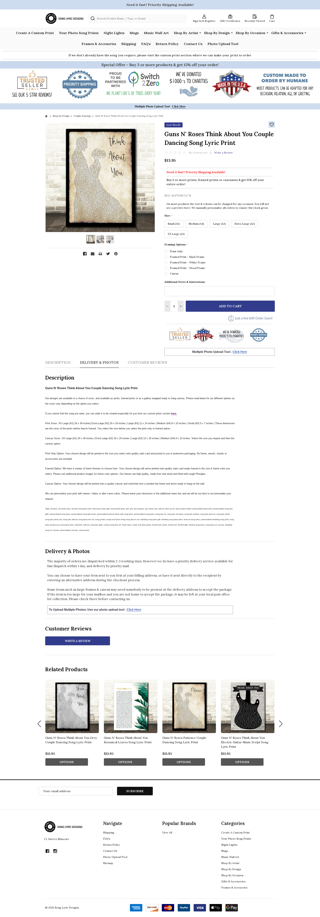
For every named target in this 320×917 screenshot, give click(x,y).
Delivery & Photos (99, 362)
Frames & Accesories (99, 44)
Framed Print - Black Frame (187, 257)
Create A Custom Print (35, 33)
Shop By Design (217, 33)
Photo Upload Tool (223, 44)
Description (58, 362)
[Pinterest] (116, 253)
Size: (168, 215)
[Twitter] (108, 253)
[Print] (100, 253)
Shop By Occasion (250, 33)
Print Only (176, 251)
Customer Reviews (147, 362)
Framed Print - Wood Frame (187, 268)
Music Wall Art (156, 33)
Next (280, 723)
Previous (39, 723)
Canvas (174, 273)
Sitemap (108, 863)
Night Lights (114, 33)
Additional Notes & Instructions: (184, 282)
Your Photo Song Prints (79, 33)
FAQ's (146, 44)
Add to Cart (230, 306)
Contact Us (193, 44)
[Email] (92, 253)
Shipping (128, 44)
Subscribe (135, 791)
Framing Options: (176, 244)
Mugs (134, 33)
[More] (200, 32)
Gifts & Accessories (287, 33)
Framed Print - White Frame (188, 262)
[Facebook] (84, 253)
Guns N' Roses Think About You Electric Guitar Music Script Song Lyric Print (244, 742)
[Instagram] (55, 851)
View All (167, 832)
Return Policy (167, 44)
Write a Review (223, 152)
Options (67, 762)
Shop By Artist (186, 33)
